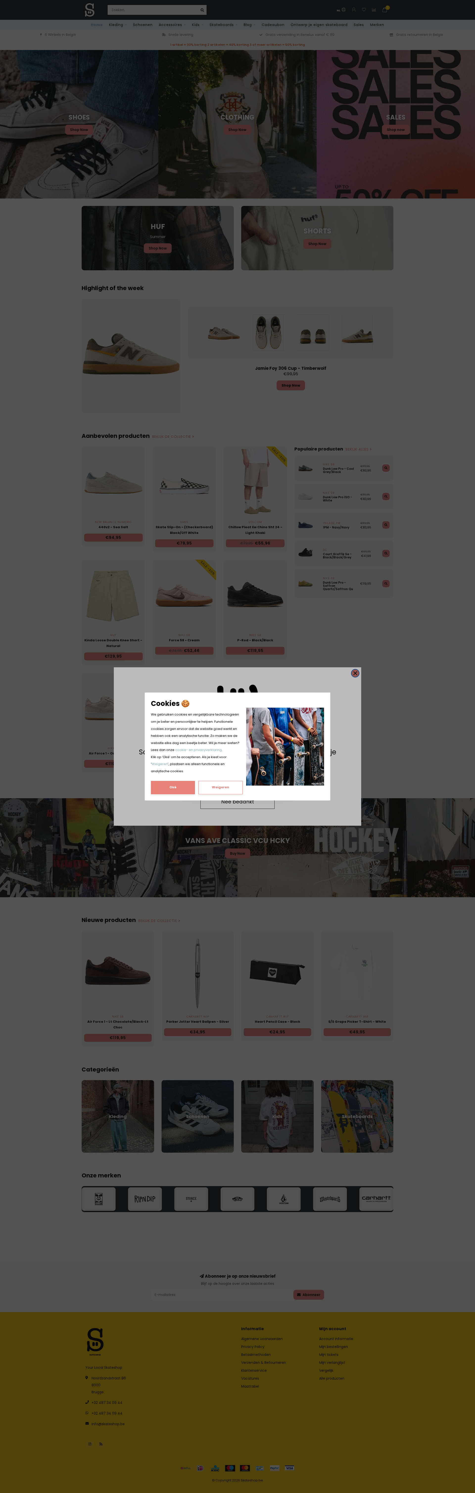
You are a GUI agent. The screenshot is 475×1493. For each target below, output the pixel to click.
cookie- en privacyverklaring (198, 749)
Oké (172, 787)
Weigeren (160, 764)
